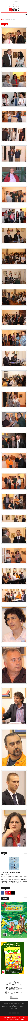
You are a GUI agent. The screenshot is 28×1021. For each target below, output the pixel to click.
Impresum (8, 3)
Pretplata (13, 3)
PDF (17, 3)
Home (2, 19)
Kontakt (24, 3)
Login (14, 4)
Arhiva (20, 3)
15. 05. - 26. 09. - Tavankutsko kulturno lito (11, 872)
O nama (3, 3)
